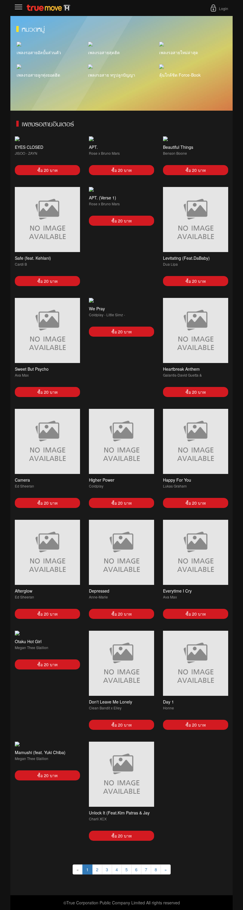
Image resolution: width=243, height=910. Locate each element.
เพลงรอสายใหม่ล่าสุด (178, 52)
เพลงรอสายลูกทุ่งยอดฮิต (38, 75)
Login (223, 8)
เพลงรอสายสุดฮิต (104, 52)
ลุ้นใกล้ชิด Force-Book (180, 75)
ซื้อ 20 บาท (47, 170)
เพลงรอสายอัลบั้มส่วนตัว (39, 52)
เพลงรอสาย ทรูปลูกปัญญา (111, 75)
